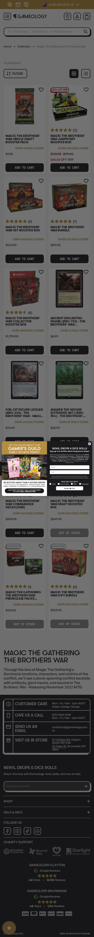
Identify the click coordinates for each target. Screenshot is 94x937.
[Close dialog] (89, 443)
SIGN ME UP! (69, 488)
